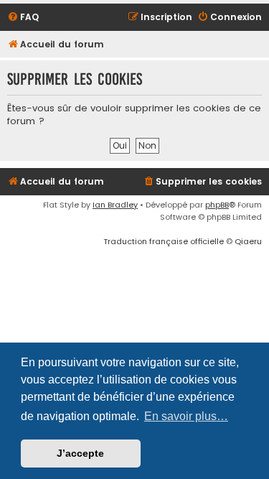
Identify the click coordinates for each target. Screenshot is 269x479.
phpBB (217, 204)
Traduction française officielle (163, 241)
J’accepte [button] (80, 453)
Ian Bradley (115, 204)
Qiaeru (248, 241)
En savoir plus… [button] (186, 416)
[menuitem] (23, 17)
